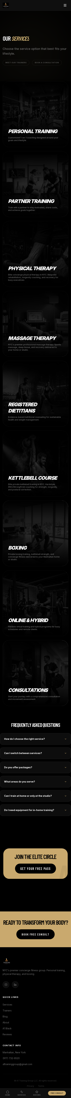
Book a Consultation (47, 63)
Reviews (7, 1034)
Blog (5, 1016)
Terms (41, 1086)
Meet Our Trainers (16, 63)
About (6, 1022)
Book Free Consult (35, 934)
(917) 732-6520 (11, 1058)
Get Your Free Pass (35, 869)
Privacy (30, 1086)
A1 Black (7, 1028)
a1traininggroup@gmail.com (17, 1064)
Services (7, 1004)
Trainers (7, 1010)
